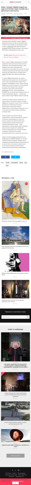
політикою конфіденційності (17, 481)
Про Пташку (8, 473)
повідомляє (10, 46)
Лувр (26, 162)
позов (7, 165)
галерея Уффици (14, 162)
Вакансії (14, 473)
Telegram (19, 38)
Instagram (24, 38)
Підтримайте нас (20, 476)
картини (21, 162)
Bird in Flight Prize (22, 474)
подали (13, 137)
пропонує (4, 48)
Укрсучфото (11, 476)
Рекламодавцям (21, 473)
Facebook (13, 38)
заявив (4, 74)
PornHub (7, 162)
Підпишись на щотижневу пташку (15, 311)
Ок (15, 483)
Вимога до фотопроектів (11, 474)
